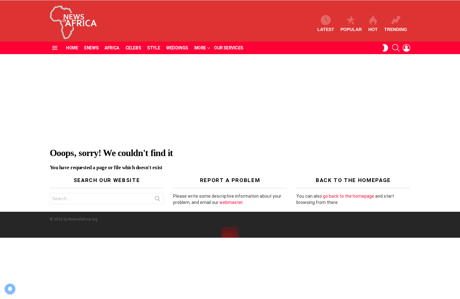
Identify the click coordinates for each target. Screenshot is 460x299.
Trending (395, 29)
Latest (325, 29)
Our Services (228, 47)
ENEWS (91, 47)
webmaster (231, 202)
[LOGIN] (406, 48)
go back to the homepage (348, 196)
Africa (112, 47)
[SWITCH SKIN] (385, 48)
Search (157, 200)
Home (72, 47)
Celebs (133, 47)
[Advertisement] (230, 101)
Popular (351, 29)
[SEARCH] (396, 48)
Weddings (177, 47)
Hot (373, 29)
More (200, 47)
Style (153, 47)
